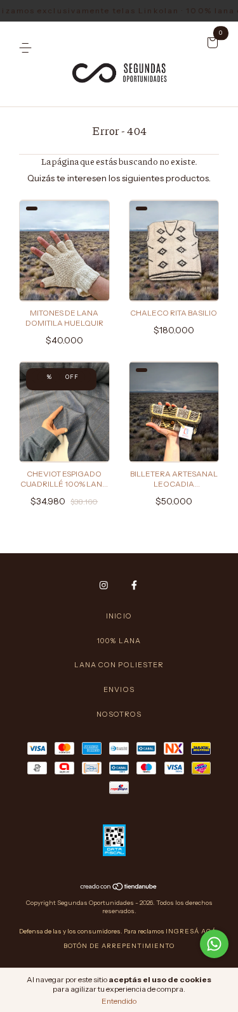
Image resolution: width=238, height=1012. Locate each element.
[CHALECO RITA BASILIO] (130, 206)
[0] (210, 44)
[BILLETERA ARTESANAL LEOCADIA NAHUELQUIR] (130, 367)
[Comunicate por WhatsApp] (214, 944)
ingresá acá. (192, 931)
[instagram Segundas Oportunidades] (104, 585)
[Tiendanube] (119, 887)
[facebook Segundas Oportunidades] (134, 585)
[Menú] (27, 44)
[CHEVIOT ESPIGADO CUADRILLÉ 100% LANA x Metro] (20, 367)
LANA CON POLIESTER (119, 664)
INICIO (119, 616)
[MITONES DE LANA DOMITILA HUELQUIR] (20, 206)
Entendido (119, 1001)
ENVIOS (119, 689)
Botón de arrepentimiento (119, 946)
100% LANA (119, 640)
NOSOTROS (119, 714)
